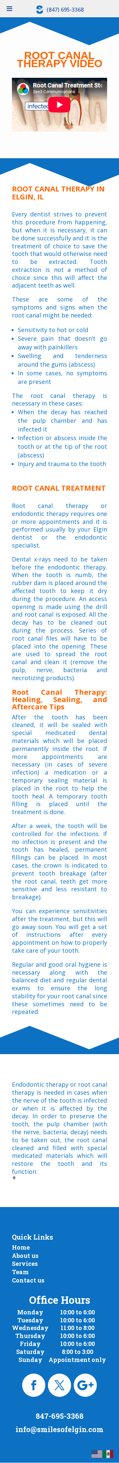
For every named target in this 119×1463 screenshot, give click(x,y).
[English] (97, 1453)
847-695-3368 (60, 1416)
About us (25, 1256)
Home (21, 1247)
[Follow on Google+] (85, 1385)
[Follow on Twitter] (59, 1385)
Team (20, 1272)
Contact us (28, 1280)
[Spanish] (108, 1453)
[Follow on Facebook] (33, 1385)
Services (25, 1264)
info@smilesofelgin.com (59, 1429)
